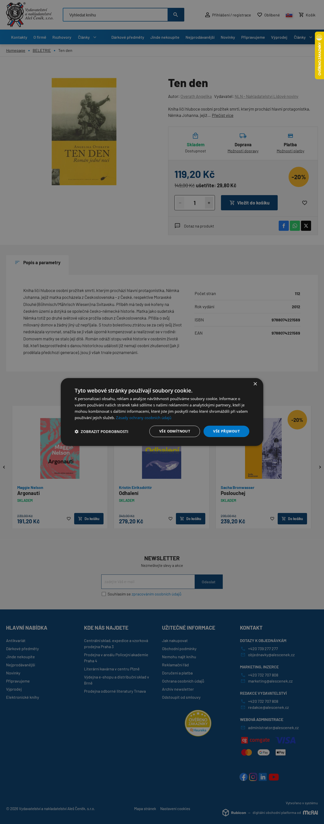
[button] (101, 431)
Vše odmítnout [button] (174, 431)
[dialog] (162, 412)
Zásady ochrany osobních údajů (143, 417)
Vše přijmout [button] (226, 431)
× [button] (255, 384)
